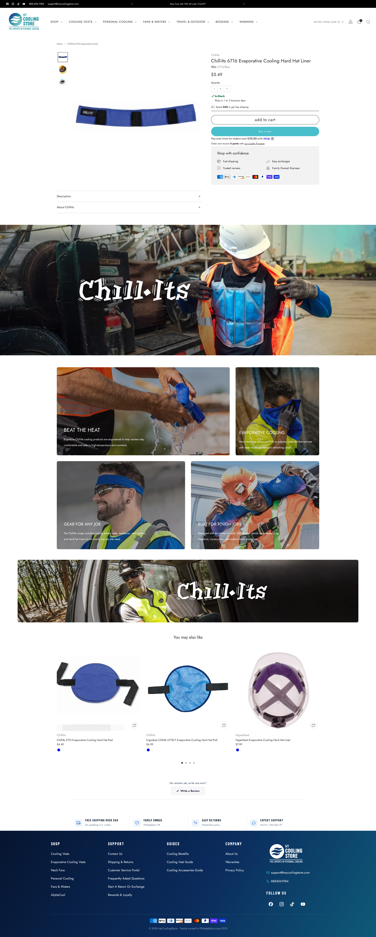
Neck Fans (58, 870)
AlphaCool (58, 895)
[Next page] (319, 689)
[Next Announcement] (244, 3)
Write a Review (192, 792)
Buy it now (265, 131)
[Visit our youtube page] (24, 4)
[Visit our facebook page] (7, 4)
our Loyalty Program (254, 143)
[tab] (182, 763)
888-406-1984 (36, 4)
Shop (55, 22)
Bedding (222, 22)
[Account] (350, 22)
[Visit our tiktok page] (18, 4)
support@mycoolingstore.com (63, 4)
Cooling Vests (80, 22)
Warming (247, 22)
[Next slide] (194, 117)
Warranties (232, 862)
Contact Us (115, 853)
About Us (231, 853)
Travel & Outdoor (191, 22)
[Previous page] (56, 689)
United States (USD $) (327, 21)
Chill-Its (215, 55)
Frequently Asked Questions (126, 878)
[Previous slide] (79, 117)
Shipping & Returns (120, 862)
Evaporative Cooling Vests (68, 862)
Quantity (215, 83)
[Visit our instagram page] (13, 4)
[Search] (368, 22)
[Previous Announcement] (131, 3)
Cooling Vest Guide (180, 862)
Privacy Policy (234, 870)
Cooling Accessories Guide (185, 870)
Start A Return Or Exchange (126, 886)
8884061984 (279, 881)
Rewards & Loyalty (120, 895)
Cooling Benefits (178, 853)
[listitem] (188, 3)
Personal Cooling (118, 22)
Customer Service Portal (123, 870)
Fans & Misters (154, 22)
